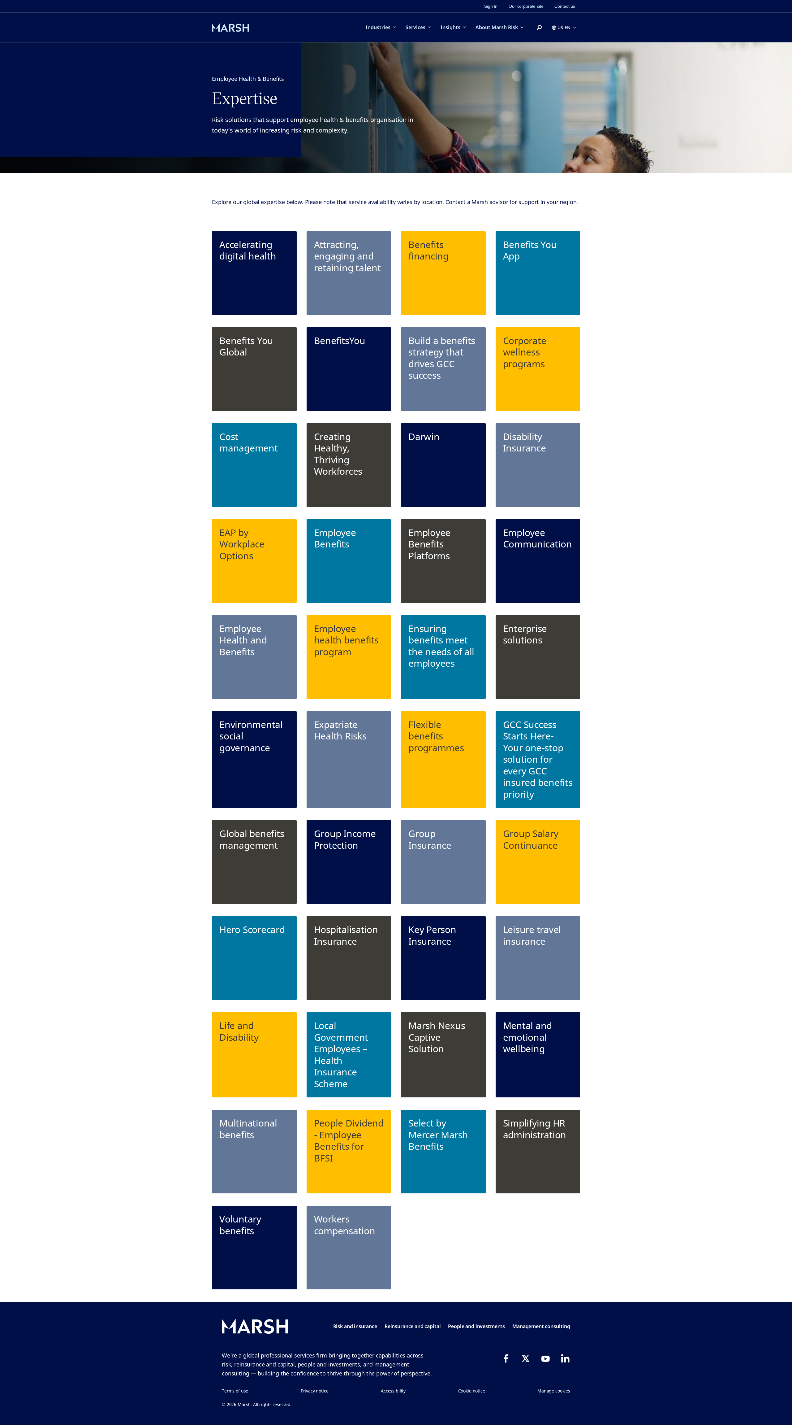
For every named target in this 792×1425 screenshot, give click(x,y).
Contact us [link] (564, 6)
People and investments (476, 1326)
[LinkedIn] (565, 1358)
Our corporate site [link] (526, 6)
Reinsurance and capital (413, 1326)
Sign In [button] (490, 6)
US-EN (563, 27)
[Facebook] (505, 1358)
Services (415, 27)
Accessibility (393, 1391)
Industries (378, 27)
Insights (450, 27)
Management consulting (541, 1326)
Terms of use (235, 1391)
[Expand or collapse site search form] (539, 28)
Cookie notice (471, 1391)
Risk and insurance (355, 1326)
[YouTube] (545, 1358)
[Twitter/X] (525, 1358)
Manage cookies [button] (553, 1391)
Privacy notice (315, 1391)
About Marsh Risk (497, 27)
